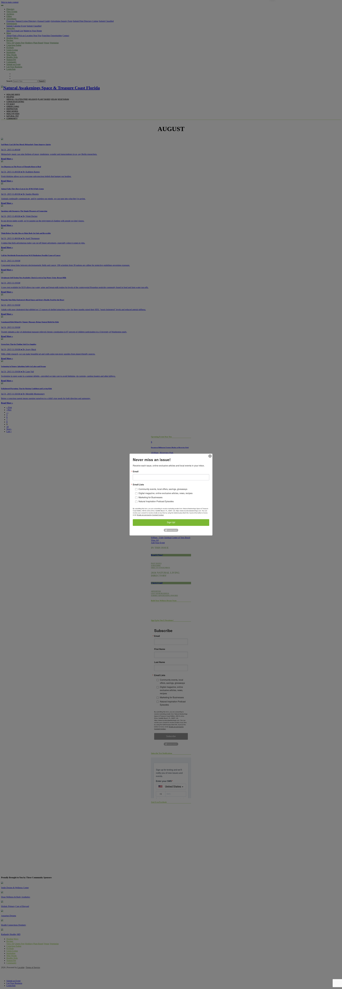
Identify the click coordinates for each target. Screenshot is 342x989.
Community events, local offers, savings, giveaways (163, 489)
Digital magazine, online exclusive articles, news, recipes (166, 493)
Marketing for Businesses (150, 497)
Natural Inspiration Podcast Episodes (156, 501)
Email (135, 471)
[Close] (210, 456)
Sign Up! (171, 522)
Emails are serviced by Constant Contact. (150, 515)
